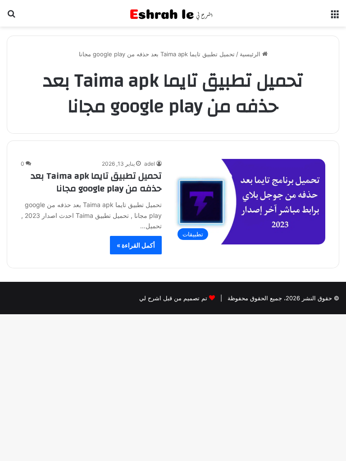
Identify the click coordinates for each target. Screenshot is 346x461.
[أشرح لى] (173, 13)
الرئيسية (251, 54)
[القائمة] (334, 17)
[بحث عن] (11, 17)
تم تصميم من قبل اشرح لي (173, 298)
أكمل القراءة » (136, 245)
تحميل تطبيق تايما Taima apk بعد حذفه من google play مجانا (96, 182)
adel (149, 163)
